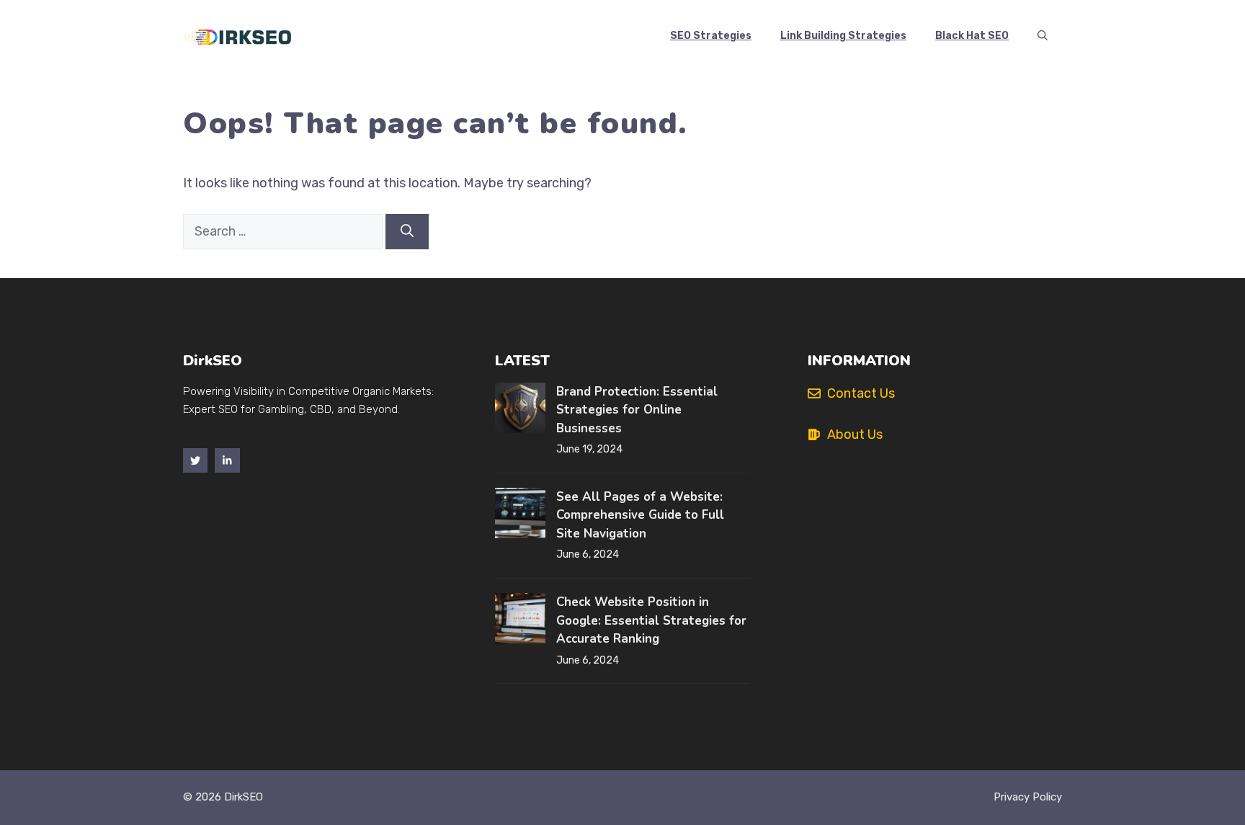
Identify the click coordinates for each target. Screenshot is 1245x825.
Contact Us (861, 393)
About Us (855, 434)
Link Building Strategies (843, 36)
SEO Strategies (710, 36)
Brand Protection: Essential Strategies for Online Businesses (637, 410)
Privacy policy (1028, 796)
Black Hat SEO (972, 36)
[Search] (407, 231)
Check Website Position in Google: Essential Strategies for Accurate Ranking (651, 620)
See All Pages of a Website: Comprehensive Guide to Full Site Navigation (640, 515)
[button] (1042, 36)
